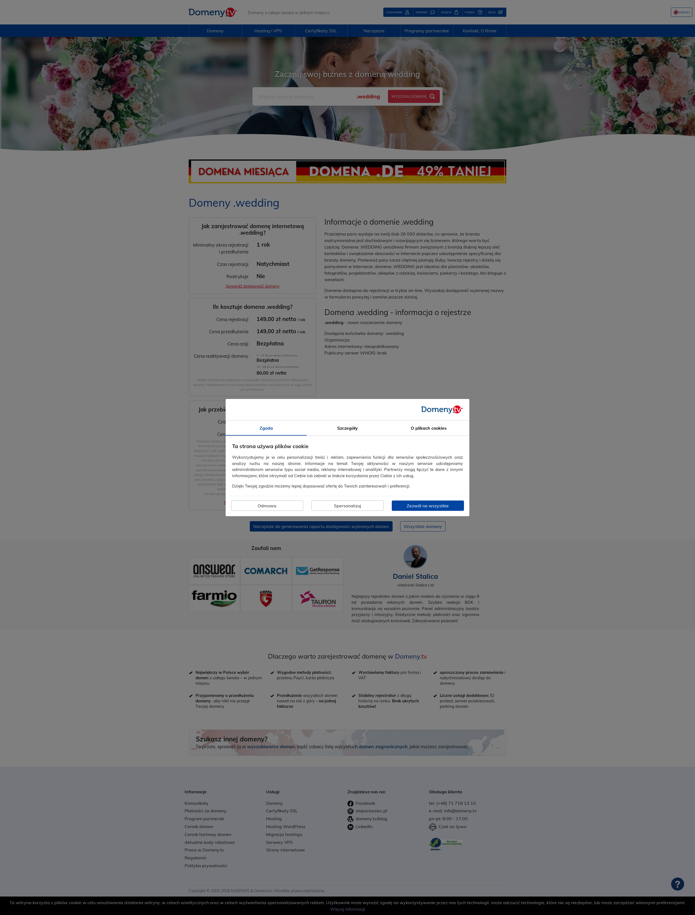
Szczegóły (347, 427)
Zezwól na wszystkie (428, 505)
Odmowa (267, 505)
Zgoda (266, 427)
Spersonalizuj (347, 505)
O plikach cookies (429, 427)
